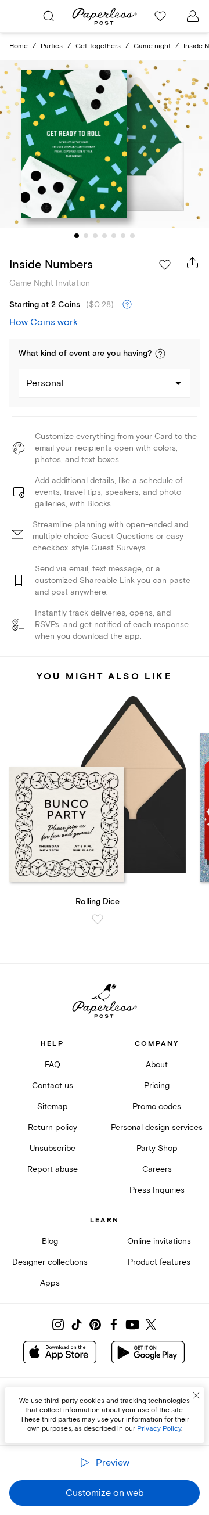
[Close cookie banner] (196, 1395)
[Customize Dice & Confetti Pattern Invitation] (104, 144)
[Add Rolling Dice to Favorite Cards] (98, 919)
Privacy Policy (159, 1428)
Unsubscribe (52, 1148)
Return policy (52, 1127)
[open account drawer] (192, 16)
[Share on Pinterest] (95, 1324)
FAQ (52, 1065)
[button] (160, 353)
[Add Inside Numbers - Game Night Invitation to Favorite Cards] (165, 265)
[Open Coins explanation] (127, 305)
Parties (52, 46)
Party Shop (157, 1148)
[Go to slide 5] (113, 235)
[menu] (16, 16)
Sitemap (52, 1106)
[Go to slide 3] (95, 235)
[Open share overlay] (193, 262)
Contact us (52, 1086)
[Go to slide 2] (86, 235)
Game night (152, 46)
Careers (157, 1169)
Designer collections (50, 1262)
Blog (50, 1241)
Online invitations (159, 1241)
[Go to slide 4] (104, 235)
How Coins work (43, 322)
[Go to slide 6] (123, 235)
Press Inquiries (157, 1190)
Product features (159, 1262)
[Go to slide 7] (132, 235)
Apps (50, 1283)
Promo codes (156, 1106)
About (157, 1065)
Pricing (157, 1086)
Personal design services (157, 1127)
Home (18, 46)
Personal (45, 383)
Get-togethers (98, 46)
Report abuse (52, 1169)
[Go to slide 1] (76, 235)
